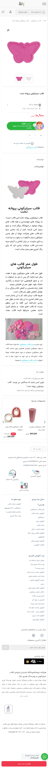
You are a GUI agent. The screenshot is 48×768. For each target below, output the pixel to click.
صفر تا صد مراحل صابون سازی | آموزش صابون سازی (36, 580)
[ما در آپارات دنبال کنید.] (33, 636)
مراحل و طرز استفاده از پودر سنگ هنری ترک (36, 562)
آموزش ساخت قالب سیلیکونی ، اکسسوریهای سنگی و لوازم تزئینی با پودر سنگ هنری (12, 510)
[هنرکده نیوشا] (22, 3)
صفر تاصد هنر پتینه (37, 604)
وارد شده (24, 390)
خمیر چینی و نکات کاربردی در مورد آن (38, 598)
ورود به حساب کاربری (10, 12)
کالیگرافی (41, 537)
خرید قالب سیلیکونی (26, 344)
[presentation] (3, 421)
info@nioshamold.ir (30, 465)
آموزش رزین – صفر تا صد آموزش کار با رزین (35, 614)
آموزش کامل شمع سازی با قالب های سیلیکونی (36, 590)
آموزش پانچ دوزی (38, 619)
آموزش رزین (40, 521)
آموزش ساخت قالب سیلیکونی (37, 515)
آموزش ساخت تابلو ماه (36, 608)
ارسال (6, 647)
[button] (8, 30)
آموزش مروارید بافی (37, 541)
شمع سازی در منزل (38, 529)
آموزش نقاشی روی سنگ (36, 533)
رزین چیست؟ (39, 568)
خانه (44, 21)
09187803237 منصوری (30, 461)
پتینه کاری (40, 525)
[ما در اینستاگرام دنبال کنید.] (42, 636)
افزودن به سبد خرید (24, 763)
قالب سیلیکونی (36, 21)
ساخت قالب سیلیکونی (29, 360)
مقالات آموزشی (39, 545)
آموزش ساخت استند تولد (35, 572)
